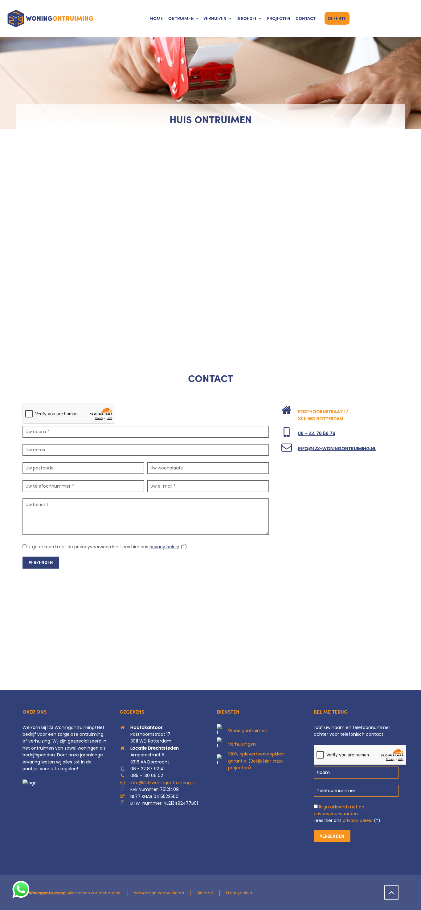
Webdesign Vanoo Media (159, 893)
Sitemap (205, 893)
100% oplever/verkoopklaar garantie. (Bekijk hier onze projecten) (256, 761)
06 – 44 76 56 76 (316, 433)
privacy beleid (164, 547)
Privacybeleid (239, 893)
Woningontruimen (247, 730)
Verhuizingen (242, 744)
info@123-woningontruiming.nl (337, 448)
